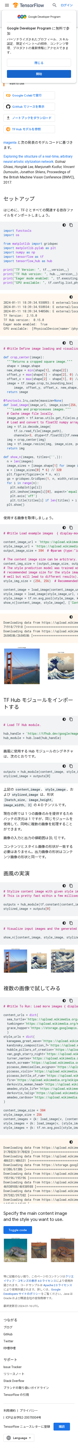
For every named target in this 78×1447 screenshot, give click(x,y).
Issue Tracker (12, 1367)
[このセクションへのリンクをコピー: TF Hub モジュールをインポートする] (23, 707)
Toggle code (18, 1230)
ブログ (8, 1327)
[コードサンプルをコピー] (71, 225)
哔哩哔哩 (9, 1348)
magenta (9, 142)
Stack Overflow (13, 1381)
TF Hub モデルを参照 (26, 129)
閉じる (39, 63)
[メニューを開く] (7, 5)
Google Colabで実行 (27, 95)
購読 (62, 1427)
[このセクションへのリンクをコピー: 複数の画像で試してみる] (64, 989)
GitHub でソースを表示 (28, 107)
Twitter (8, 1341)
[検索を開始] (54, 5)
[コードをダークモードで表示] (64, 225)
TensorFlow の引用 (16, 1394)
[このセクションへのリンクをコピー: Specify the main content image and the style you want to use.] (67, 1219)
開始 (39, 74)
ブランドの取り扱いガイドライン (26, 1388)
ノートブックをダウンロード (32, 118)
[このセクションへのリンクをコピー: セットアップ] (39, 199)
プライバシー (29, 1410)
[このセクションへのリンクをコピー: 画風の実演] (33, 874)
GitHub (8, 1334)
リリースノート (13, 1374)
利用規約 (9, 1410)
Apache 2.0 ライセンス (57, 1285)
